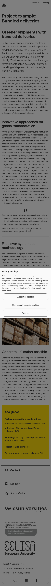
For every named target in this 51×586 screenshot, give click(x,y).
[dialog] (25, 293)
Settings (25, 313)
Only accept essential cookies (25, 305)
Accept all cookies (25, 297)
